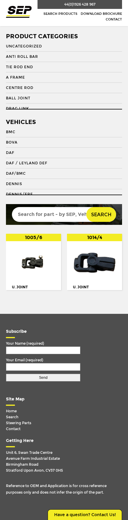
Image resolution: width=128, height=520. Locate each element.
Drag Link (17, 108)
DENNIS (14, 184)
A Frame (15, 77)
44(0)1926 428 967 (80, 4)
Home (11, 411)
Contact (114, 19)
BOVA (12, 142)
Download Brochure (101, 14)
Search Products (60, 14)
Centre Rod (19, 88)
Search (101, 214)
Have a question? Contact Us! (85, 514)
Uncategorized (24, 46)
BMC (10, 132)
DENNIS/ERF (19, 194)
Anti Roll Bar (22, 57)
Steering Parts (18, 423)
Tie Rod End (19, 67)
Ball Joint (18, 98)
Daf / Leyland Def (26, 163)
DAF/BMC (16, 173)
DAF (10, 153)
